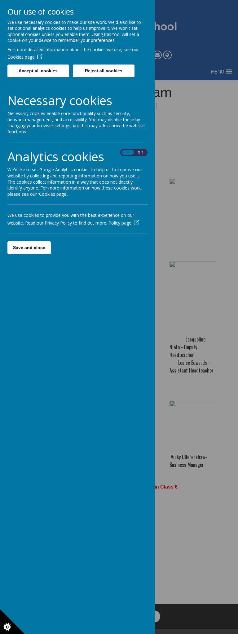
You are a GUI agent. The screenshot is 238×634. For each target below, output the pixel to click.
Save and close (29, 247)
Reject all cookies (103, 70)
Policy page (119, 223)
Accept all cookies (38, 70)
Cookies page (21, 57)
